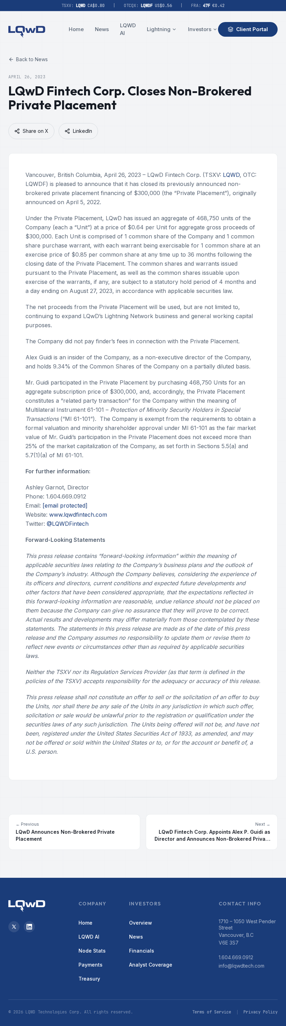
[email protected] (65, 505)
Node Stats (92, 951)
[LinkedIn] (29, 926)
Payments (90, 965)
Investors (199, 29)
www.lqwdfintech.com (78, 514)
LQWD (231, 174)
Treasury (89, 979)
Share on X (35, 131)
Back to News (32, 59)
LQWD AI (128, 29)
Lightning (159, 29)
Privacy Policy (260, 1012)
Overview (140, 923)
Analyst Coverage (150, 965)
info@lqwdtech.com (241, 966)
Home (76, 29)
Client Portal (252, 29)
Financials (141, 951)
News (102, 29)
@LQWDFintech (68, 523)
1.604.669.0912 (236, 957)
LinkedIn (82, 131)
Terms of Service (211, 1012)
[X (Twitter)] (14, 926)
